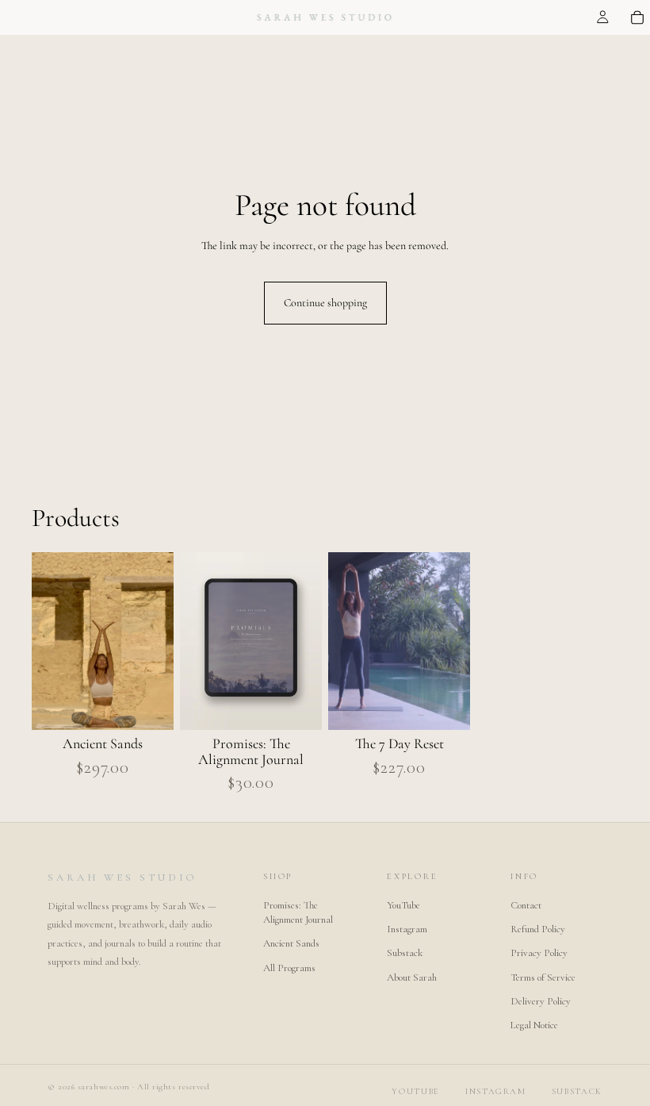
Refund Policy (537, 929)
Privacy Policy (539, 953)
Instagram (407, 929)
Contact (525, 905)
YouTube (403, 905)
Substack (404, 953)
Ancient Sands (291, 943)
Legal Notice (534, 1025)
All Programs (289, 968)
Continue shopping (325, 302)
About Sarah (412, 977)
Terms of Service (542, 977)
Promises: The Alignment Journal (298, 912)
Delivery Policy (540, 1001)
